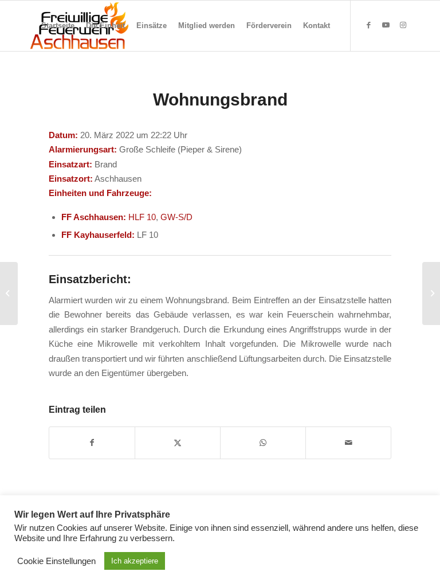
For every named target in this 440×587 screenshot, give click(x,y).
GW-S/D (176, 217)
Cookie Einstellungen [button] (56, 561)
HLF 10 (142, 217)
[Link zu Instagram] (402, 25)
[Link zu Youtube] (385, 25)
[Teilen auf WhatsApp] (263, 443)
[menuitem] (58, 26)
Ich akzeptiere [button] (134, 561)
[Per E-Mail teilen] (348, 443)
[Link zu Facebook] (368, 25)
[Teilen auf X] (177, 443)
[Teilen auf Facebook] (92, 443)
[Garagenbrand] (9, 293)
